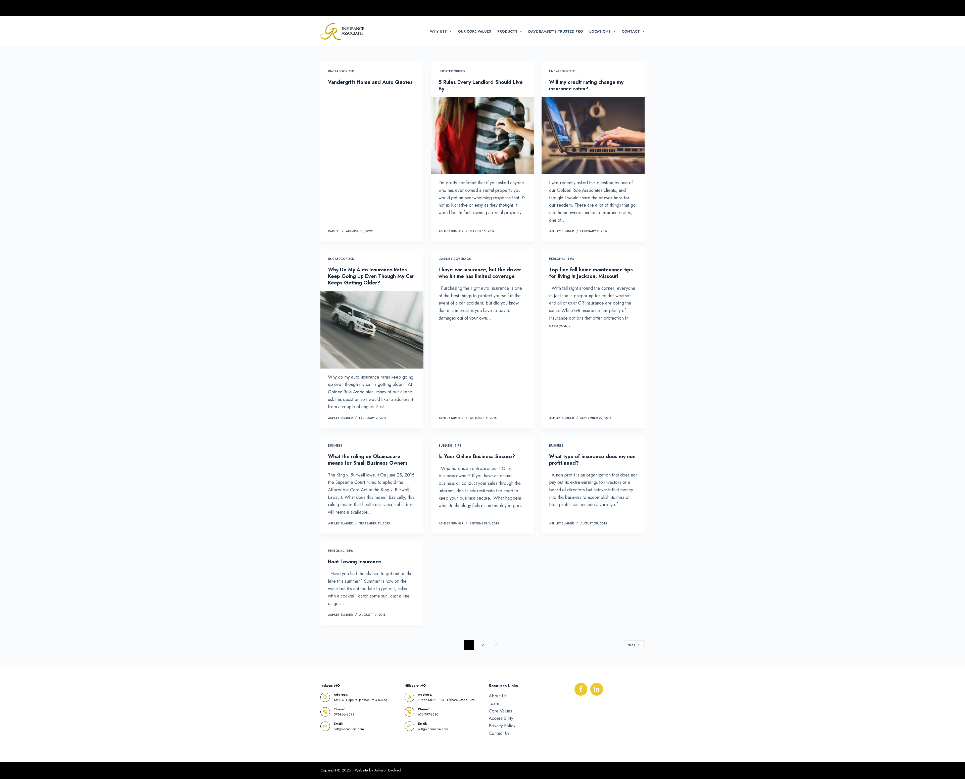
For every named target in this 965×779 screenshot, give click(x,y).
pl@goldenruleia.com (349, 729)
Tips (570, 259)
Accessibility (501, 718)
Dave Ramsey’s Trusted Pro (555, 31)
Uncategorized (341, 71)
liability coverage (455, 259)
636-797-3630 (428, 714)
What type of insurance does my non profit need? (592, 460)
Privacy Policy (502, 726)
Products (507, 31)
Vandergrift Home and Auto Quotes (370, 82)
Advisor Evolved (387, 770)
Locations (600, 31)
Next (632, 645)
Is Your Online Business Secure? (477, 456)
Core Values (500, 711)
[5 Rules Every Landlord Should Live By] (482, 135)
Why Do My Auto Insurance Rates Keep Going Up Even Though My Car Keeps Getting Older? (371, 276)
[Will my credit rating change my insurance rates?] (593, 135)
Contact (631, 31)
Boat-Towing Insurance (354, 561)
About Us (497, 696)
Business (335, 445)
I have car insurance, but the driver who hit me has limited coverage (480, 273)
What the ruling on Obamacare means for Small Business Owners (368, 460)
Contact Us (499, 733)
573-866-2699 (344, 714)
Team (494, 703)
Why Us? (438, 31)
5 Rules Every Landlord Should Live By (481, 85)
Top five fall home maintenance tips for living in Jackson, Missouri (591, 273)
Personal (557, 259)
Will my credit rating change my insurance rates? (586, 85)
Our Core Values (474, 31)
